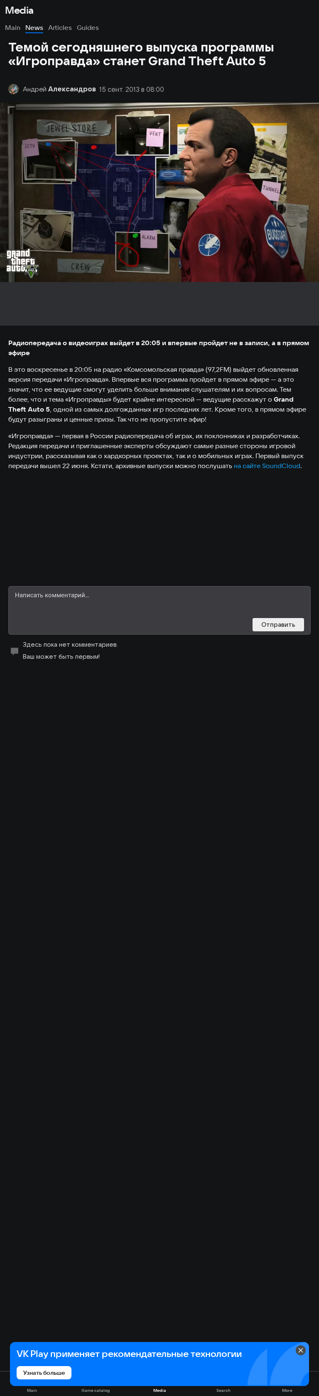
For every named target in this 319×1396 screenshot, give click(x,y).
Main (12, 27)
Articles (60, 27)
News (34, 27)
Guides (88, 27)
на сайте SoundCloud (267, 465)
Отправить (278, 624)
